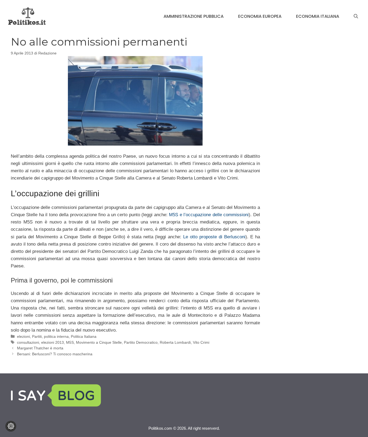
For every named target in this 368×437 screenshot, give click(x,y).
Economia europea (260, 16)
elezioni (23, 336)
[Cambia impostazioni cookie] (10, 426)
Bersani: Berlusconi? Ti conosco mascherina (54, 354)
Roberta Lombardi (175, 342)
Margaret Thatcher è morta (40, 348)
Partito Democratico (141, 342)
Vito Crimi (201, 342)
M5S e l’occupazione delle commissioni (209, 214)
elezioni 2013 (52, 342)
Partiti (37, 336)
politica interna (56, 336)
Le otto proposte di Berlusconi (214, 236)
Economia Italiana (317, 16)
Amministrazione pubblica (194, 16)
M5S (70, 342)
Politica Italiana (83, 336)
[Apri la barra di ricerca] (355, 16)
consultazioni (28, 342)
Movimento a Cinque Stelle (99, 342)
